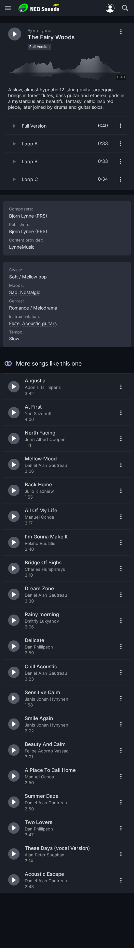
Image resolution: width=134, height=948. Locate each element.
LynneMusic (21, 247)
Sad (13, 292)
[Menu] (8, 8)
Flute (14, 323)
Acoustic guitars (39, 323)
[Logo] (39, 8)
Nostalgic (30, 292)
